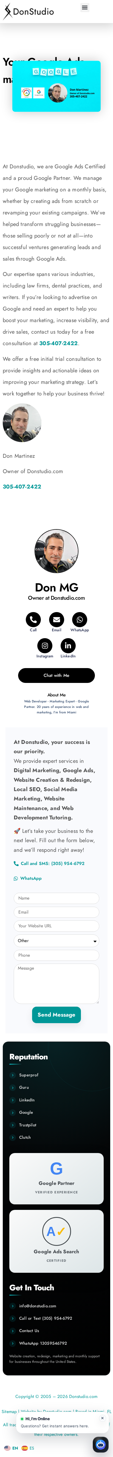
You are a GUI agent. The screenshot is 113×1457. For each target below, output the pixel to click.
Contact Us (29, 1331)
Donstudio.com (57, 1411)
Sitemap (9, 1411)
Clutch (25, 1137)
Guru (24, 1087)
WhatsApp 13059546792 (43, 1343)
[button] (84, 7)
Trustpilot (27, 1125)
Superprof (28, 1075)
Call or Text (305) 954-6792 (45, 1318)
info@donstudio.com (37, 1306)
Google (26, 1112)
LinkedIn (27, 1100)
